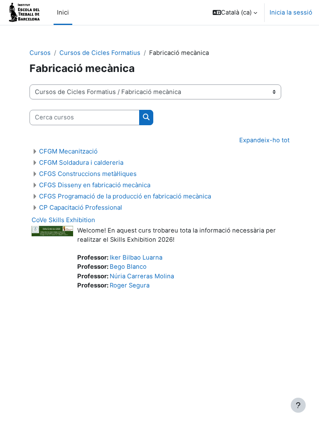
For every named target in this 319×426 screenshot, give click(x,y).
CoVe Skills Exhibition (63, 220)
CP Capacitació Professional (80, 207)
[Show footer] (298, 405)
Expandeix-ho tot (264, 140)
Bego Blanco (128, 266)
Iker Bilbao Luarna (136, 257)
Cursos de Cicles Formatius (99, 53)
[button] (235, 12)
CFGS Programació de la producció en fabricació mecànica (125, 196)
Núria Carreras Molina (142, 276)
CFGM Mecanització (68, 151)
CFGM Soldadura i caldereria (81, 162)
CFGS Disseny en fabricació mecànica (94, 185)
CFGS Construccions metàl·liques (88, 174)
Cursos (40, 53)
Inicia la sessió (291, 12)
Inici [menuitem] (63, 12)
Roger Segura (130, 285)
